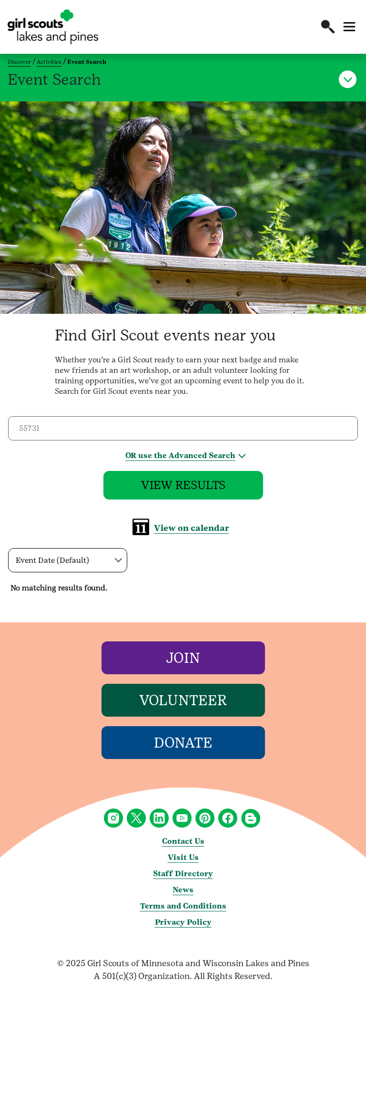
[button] (328, 27)
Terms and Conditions (183, 905)
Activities (49, 62)
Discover (19, 62)
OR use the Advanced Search (180, 455)
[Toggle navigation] (349, 27)
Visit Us (183, 857)
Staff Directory (183, 873)
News (183, 889)
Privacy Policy (183, 922)
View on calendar (191, 528)
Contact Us (183, 841)
